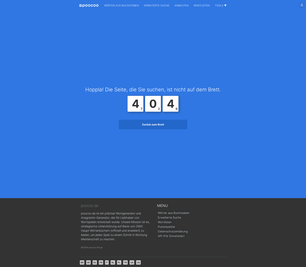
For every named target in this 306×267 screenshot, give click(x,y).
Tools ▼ (221, 5)
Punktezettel (166, 226)
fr (101, 262)
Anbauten (182, 5)
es (94, 262)
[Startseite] (88, 5)
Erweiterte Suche (156, 5)
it (107, 262)
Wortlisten (202, 5)
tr (125, 262)
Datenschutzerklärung (173, 231)
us (138, 262)
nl (112, 262)
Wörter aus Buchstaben (121, 5)
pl (119, 262)
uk (131, 262)
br (82, 262)
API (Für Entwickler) (171, 236)
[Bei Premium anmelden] (302, 5)
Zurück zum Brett (153, 124)
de (88, 262)
